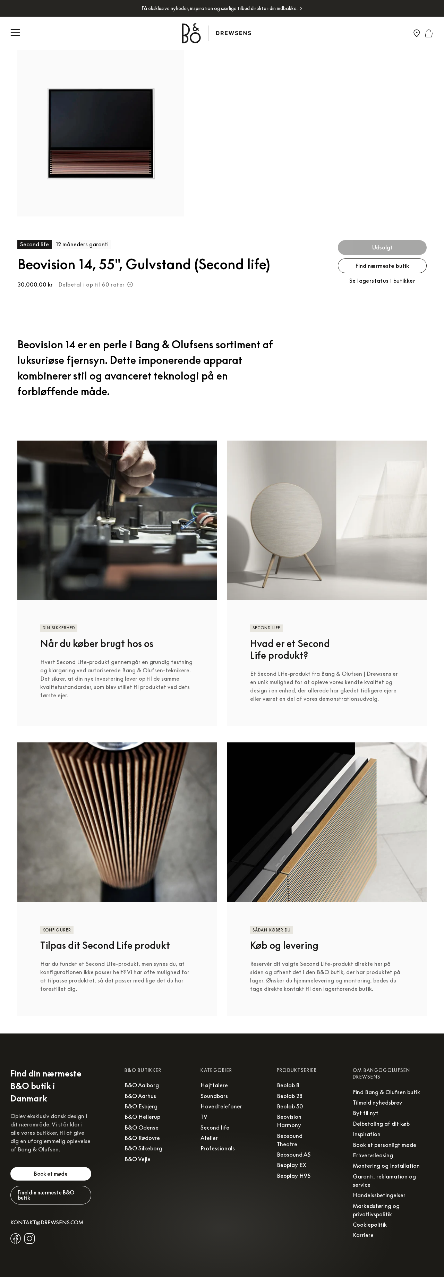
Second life (214, 1127)
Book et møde (51, 1173)
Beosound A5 (293, 1154)
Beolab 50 (290, 1106)
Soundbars (214, 1095)
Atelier (209, 1137)
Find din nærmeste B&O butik (46, 1195)
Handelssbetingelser (379, 1195)
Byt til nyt (365, 1112)
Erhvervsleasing (373, 1155)
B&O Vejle (138, 1159)
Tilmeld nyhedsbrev (377, 1102)
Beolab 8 (288, 1085)
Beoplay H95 (293, 1175)
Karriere (363, 1235)
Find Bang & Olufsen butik (386, 1092)
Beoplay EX (291, 1164)
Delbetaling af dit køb (381, 1123)
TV (203, 1116)
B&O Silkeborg (143, 1148)
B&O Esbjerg (141, 1106)
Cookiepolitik (370, 1224)
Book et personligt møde (384, 1144)
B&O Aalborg (142, 1085)
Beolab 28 (289, 1095)
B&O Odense (142, 1127)
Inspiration (367, 1134)
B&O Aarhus (140, 1095)
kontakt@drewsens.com (46, 1222)
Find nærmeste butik (382, 265)
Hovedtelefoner (221, 1106)
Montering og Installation (386, 1165)
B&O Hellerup (142, 1116)
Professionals (217, 1148)
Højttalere (214, 1085)
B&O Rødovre (142, 1137)
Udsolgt (382, 247)
